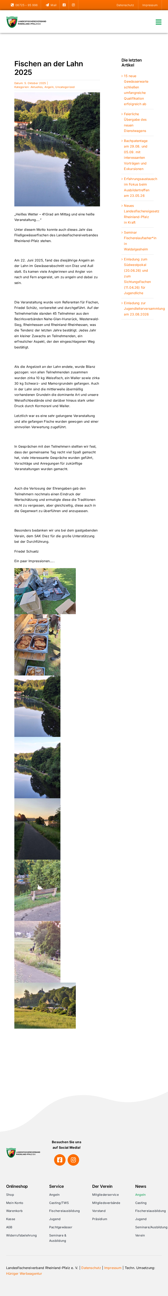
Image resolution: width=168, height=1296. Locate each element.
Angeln (49, 87)
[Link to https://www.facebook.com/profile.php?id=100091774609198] (60, 1160)
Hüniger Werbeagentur (24, 1273)
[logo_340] (26, 18)
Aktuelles (37, 87)
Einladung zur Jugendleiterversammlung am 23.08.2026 (144, 308)
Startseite (21, 54)
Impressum (112, 1268)
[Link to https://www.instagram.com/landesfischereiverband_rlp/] (73, 1160)
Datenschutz (91, 1268)
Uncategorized (41, 54)
